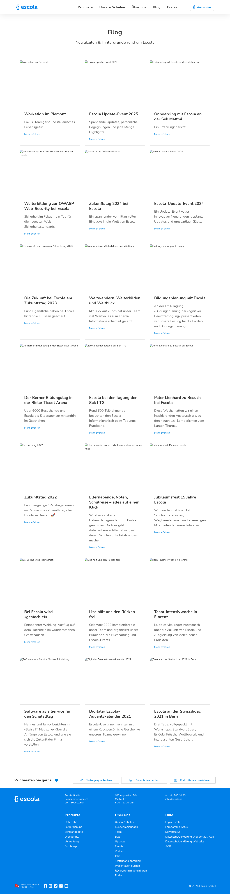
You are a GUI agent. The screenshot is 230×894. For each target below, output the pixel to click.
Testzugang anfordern (128, 861)
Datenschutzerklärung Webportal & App (189, 836)
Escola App (71, 846)
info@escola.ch (173, 799)
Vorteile (119, 851)
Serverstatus (172, 832)
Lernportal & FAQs (176, 827)
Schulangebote (74, 832)
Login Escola (172, 822)
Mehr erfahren (32, 134)
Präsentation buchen (127, 866)
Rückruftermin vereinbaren (131, 870)
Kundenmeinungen (126, 827)
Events (119, 846)
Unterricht (71, 822)
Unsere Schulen (124, 822)
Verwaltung (72, 841)
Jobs (117, 856)
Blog (156, 7)
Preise (172, 7)
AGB (168, 846)
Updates (120, 841)
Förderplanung (73, 827)
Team (118, 832)
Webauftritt (72, 836)
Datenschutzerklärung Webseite (184, 841)
